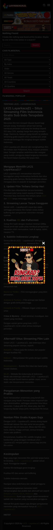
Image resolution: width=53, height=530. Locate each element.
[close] (43, 243)
